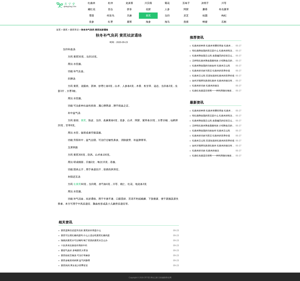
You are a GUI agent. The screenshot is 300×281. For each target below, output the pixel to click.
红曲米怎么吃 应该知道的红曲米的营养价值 (213, 75)
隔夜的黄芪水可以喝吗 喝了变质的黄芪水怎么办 (84, 240)
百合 (110, 9)
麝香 (205, 9)
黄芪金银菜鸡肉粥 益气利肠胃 (75, 260)
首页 (58, 29)
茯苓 (129, 9)
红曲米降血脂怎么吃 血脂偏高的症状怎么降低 (213, 55)
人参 (167, 9)
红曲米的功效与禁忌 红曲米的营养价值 (211, 70)
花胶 (148, 9)
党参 (91, 21)
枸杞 (223, 15)
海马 (167, 21)
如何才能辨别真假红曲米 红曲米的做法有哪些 (213, 80)
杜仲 (110, 3)
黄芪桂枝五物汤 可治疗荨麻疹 (75, 255)
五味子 (186, 3)
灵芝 (186, 15)
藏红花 (91, 9)
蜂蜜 (205, 21)
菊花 (167, 3)
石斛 (223, 21)
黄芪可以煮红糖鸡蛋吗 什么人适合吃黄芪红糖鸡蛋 (85, 235)
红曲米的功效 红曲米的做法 (205, 85)
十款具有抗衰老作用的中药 (74, 245)
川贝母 (148, 3)
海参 (148, 21)
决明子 (205, 3)
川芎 (223, 3)
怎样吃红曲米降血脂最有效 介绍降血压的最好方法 (213, 60)
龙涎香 (129, 3)
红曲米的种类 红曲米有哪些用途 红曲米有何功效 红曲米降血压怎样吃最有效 (213, 45)
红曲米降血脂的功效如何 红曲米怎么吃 (211, 65)
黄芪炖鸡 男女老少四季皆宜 (74, 265)
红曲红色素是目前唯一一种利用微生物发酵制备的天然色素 (213, 90)
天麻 (129, 15)
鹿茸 (129, 21)
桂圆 (205, 15)
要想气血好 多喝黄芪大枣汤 (74, 250)
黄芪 (148, 15)
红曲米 (91, 3)
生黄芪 (77, 184)
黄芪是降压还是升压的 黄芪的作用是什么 (81, 230)
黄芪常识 (74, 29)
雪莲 (91, 15)
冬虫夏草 (224, 9)
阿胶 (186, 9)
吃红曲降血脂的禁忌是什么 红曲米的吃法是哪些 (213, 50)
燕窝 (186, 21)
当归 (167, 15)
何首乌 (110, 15)
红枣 (110, 21)
